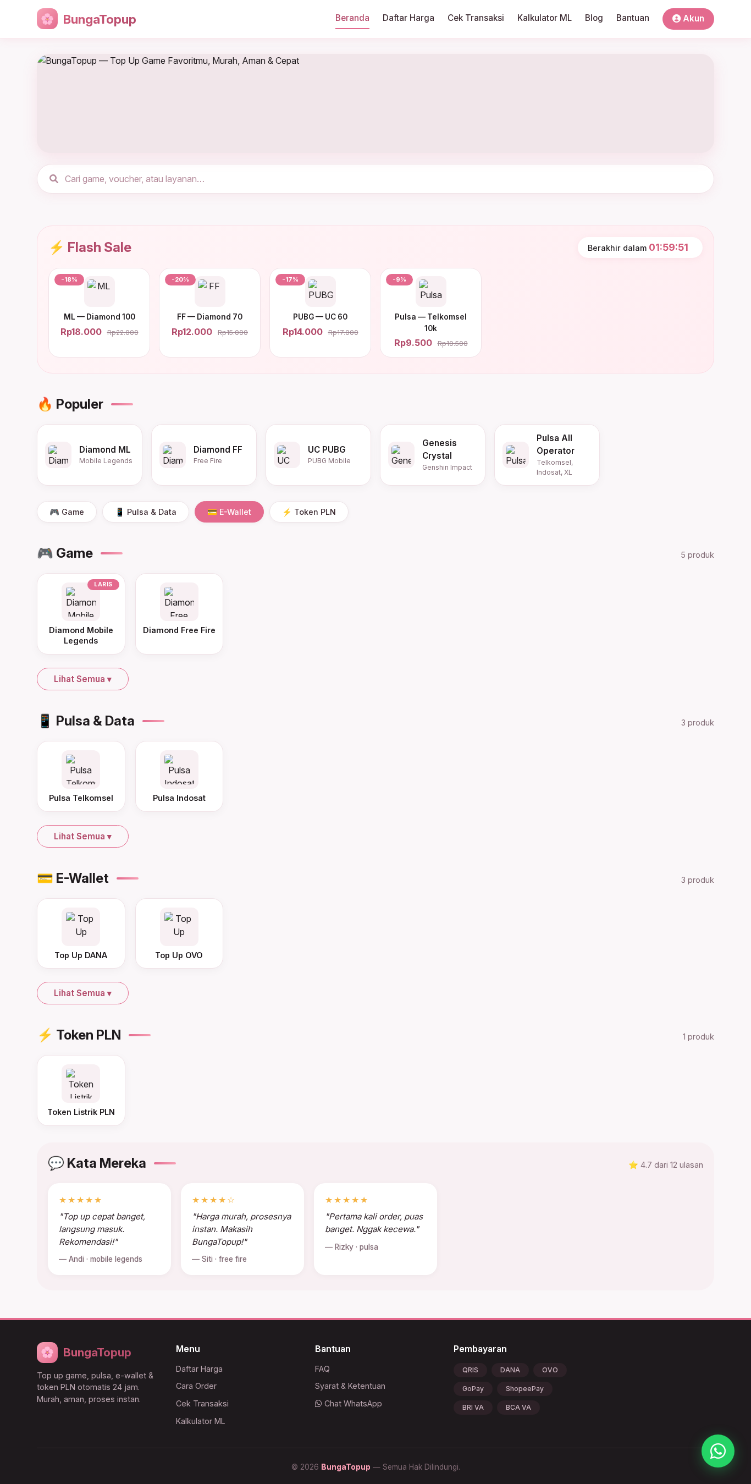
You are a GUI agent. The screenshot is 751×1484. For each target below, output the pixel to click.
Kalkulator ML (544, 18)
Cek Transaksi (476, 18)
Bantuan (632, 18)
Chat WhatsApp (352, 1403)
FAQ (322, 1368)
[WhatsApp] (718, 1450)
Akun (692, 18)
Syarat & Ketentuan (350, 1385)
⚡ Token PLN (309, 511)
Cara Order (196, 1385)
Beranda (352, 18)
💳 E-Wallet (229, 511)
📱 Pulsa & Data (145, 511)
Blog (594, 18)
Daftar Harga (408, 18)
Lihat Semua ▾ (83, 679)
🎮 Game (66, 511)
